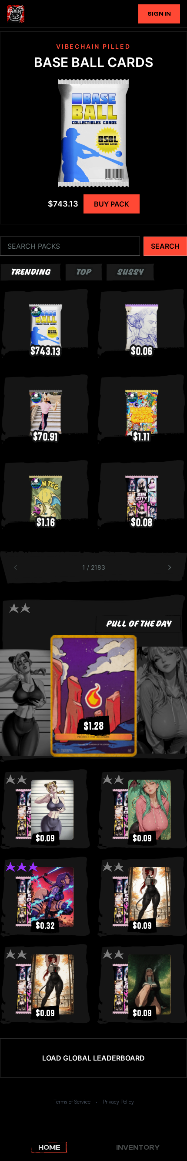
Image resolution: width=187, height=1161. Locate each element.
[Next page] (170, 567)
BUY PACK (111, 204)
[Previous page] (16, 567)
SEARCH (165, 246)
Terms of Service (71, 1101)
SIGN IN (159, 13)
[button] (93, 696)
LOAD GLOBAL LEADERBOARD (93, 1058)
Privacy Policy (118, 1101)
